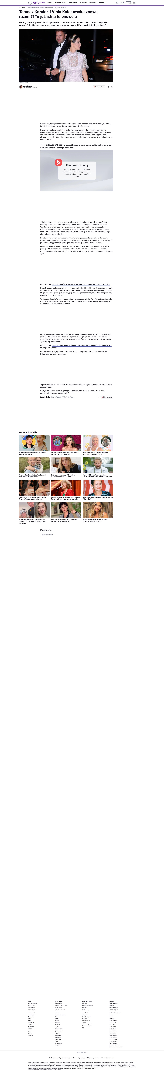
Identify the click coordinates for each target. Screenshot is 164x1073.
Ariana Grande (31, 1007)
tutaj (60, 1069)
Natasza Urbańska (114, 1009)
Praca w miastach (114, 1039)
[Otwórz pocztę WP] (117, 2)
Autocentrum (58, 1035)
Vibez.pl (84, 1022)
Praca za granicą (113, 1041)
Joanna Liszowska (114, 1007)
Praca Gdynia (113, 1033)
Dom (56, 1016)
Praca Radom (113, 1030)
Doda (83, 1009)
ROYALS (101, 3)
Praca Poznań (113, 1028)
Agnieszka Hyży (31, 1013)
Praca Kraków (113, 1022)
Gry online (30, 1035)
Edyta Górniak (58, 1003)
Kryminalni (66, 130)
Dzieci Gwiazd (73, 3)
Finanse (30, 1024)
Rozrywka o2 (58, 1045)
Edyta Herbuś (113, 1011)
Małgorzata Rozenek (60, 1009)
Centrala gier (58, 1039)
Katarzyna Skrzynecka (87, 1005)
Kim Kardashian (86, 1011)
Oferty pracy (112, 1018)
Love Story (83, 3)
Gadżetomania (58, 1032)
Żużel (56, 1041)
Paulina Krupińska (114, 1003)
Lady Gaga (57, 1013)
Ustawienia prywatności (107, 1058)
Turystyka (57, 1024)
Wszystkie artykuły (86, 1016)
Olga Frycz (112, 1005)
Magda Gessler (58, 1011)
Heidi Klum (84, 1007)
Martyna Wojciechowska (115, 1013)
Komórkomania (58, 1030)
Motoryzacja (31, 1026)
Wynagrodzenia (58, 1043)
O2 (83, 1027)
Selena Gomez (58, 1007)
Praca (29, 1032)
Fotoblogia (57, 1033)
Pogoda (30, 1033)
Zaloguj (129, 3)
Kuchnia (57, 1020)
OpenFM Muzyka (86, 1020)
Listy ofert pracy (113, 1043)
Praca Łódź (112, 1024)
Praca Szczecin (113, 1032)
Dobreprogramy (58, 1028)
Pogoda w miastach (87, 1026)
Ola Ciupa (84, 1003)
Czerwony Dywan (60, 3)
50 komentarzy (99, 87)
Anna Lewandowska (32, 1003)
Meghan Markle (31, 1009)
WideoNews (93, 3)
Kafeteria (57, 1026)
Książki (57, 1018)
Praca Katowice (113, 1037)
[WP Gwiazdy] (40, 2)
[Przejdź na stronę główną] (30, 4)
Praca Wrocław (113, 1026)
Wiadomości (31, 1016)
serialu (59, 130)
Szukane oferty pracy (114, 1045)
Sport (29, 1018)
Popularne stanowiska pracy (116, 1047)
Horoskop (57, 1022)
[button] (122, 3)
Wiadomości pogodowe (87, 1024)
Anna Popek (85, 1013)
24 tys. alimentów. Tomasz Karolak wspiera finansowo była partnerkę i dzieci (81, 284)
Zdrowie (30, 1030)
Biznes (29, 1020)
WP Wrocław (58, 1037)
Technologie (31, 1022)
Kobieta (30, 1028)
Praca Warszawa (113, 1020)
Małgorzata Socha (32, 1011)
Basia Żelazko (27, 86)
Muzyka (49, 3)
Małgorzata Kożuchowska (61, 1005)
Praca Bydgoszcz (113, 1035)
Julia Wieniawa (31, 1005)
